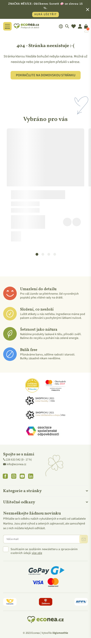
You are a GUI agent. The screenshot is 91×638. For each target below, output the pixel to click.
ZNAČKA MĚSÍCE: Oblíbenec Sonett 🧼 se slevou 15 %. (45, 9)
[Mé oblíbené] (73, 26)
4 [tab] (54, 254)
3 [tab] (48, 254)
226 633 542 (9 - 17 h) (19, 460)
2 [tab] (42, 254)
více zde (37, 553)
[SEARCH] (67, 26)
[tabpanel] (45, 186)
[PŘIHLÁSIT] (83, 539)
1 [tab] (37, 254)
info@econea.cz (16, 464)
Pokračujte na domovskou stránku (45, 75)
